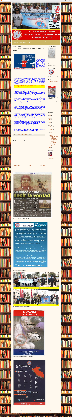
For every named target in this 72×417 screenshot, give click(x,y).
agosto (51, 132)
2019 (50, 115)
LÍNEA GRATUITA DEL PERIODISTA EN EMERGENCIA (54, 137)
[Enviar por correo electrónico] (29, 134)
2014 (50, 122)
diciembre (51, 126)
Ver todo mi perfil (50, 158)
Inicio (30, 165)
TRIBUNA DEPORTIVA (53, 156)
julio (51, 133)
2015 (50, 121)
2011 (50, 147)
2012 (50, 125)
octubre (51, 129)
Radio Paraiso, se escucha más (53, 81)
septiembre (52, 130)
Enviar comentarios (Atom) (22, 167)
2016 (50, 119)
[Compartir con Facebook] (32, 134)
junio (51, 135)
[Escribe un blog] (30, 134)
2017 (50, 118)
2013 (50, 123)
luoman (41, 410)
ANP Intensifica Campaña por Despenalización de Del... (54, 144)
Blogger (50, 410)
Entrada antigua (42, 165)
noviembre (52, 128)
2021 (50, 113)
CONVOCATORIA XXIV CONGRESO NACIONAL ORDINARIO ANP (54, 141)
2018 (50, 116)
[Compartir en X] (31, 134)
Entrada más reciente (17, 165)
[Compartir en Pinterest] (33, 134)
